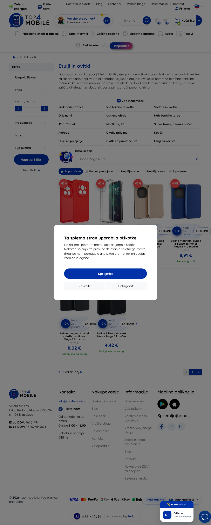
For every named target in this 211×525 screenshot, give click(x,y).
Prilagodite (126, 286)
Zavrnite (85, 286)
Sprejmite (105, 274)
